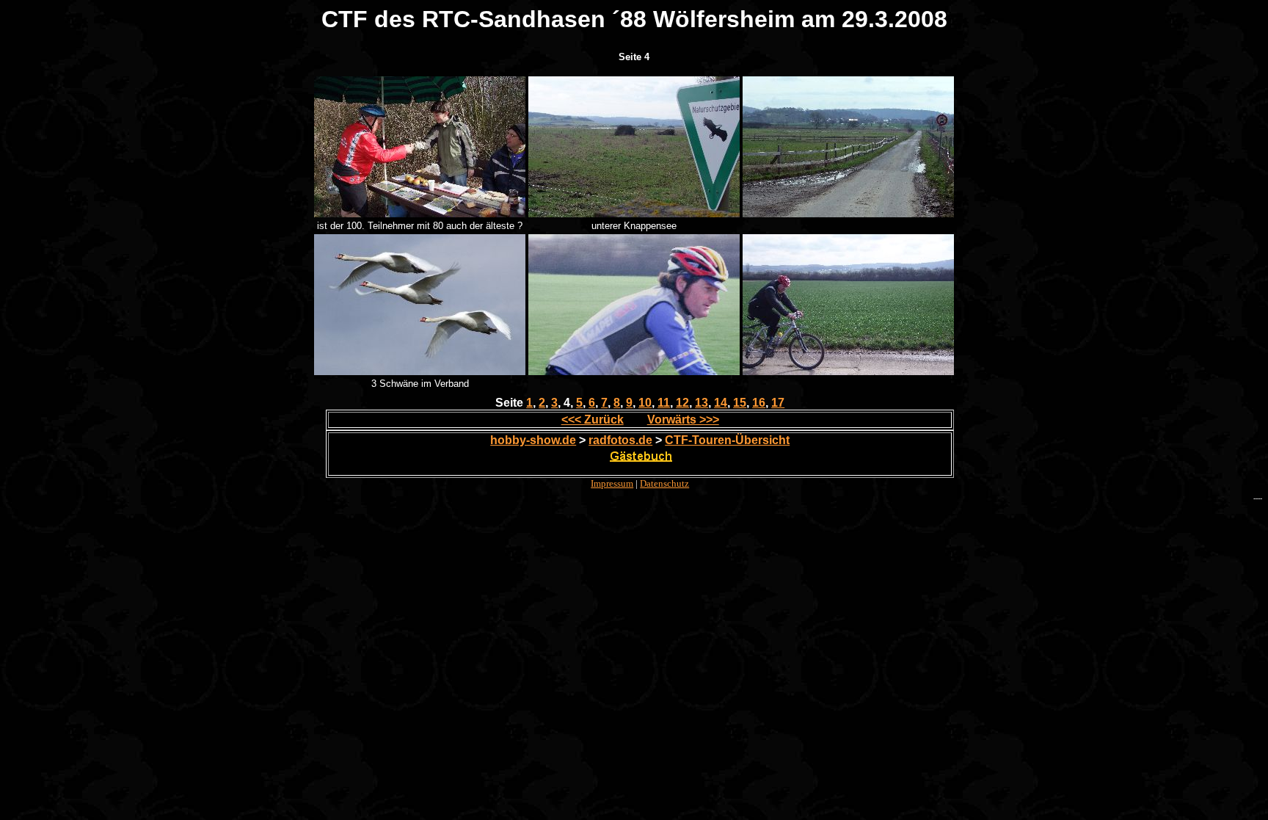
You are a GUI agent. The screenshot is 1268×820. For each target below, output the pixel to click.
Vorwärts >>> (683, 419)
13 (701, 402)
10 (645, 402)
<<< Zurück (592, 419)
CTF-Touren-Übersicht (727, 440)
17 (777, 402)
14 (720, 402)
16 (758, 402)
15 (739, 402)
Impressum (612, 483)
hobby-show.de (533, 440)
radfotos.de (620, 440)
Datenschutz (664, 483)
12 (682, 402)
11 (663, 402)
